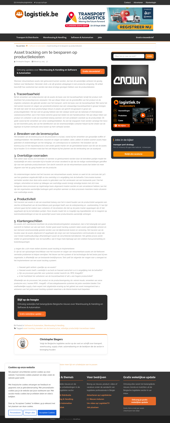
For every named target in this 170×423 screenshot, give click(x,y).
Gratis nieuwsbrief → (93, 71)
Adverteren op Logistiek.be (99, 395)
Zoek (149, 56)
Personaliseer (15, 413)
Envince (52, 419)
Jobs (100, 37)
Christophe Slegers (51, 339)
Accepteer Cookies (47, 413)
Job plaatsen (93, 407)
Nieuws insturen (96, 399)
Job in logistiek (57, 407)
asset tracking (29, 328)
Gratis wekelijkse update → (32, 314)
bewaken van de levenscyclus (48, 328)
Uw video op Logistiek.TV (98, 403)
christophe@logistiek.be (24, 2)
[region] (32, 390)
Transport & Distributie (27, 37)
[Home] (27, 46)
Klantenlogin (151, 2)
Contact (127, 2)
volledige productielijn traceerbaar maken (78, 328)
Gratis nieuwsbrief (145, 37)
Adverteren (138, 2)
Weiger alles (30, 413)
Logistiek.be (29, 419)
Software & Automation (82, 37)
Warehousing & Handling (54, 37)
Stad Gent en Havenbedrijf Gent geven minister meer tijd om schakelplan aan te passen (61, 365)
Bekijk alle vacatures (133, 154)
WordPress (76, 419)
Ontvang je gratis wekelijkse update (139, 401)
